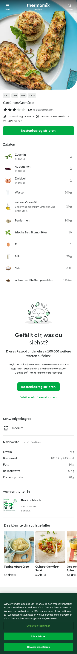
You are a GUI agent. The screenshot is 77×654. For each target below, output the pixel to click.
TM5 (23, 95)
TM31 (32, 95)
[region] (38, 623)
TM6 (15, 95)
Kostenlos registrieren (38, 131)
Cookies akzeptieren (38, 647)
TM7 (6, 95)
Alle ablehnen (38, 636)
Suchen (69, 9)
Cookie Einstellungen (38, 625)
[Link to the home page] (38, 6)
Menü (7, 9)
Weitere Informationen (38, 397)
